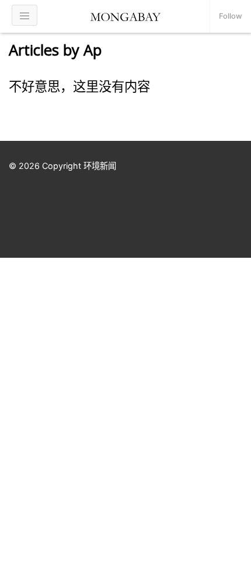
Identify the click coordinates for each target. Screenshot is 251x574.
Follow (230, 16)
